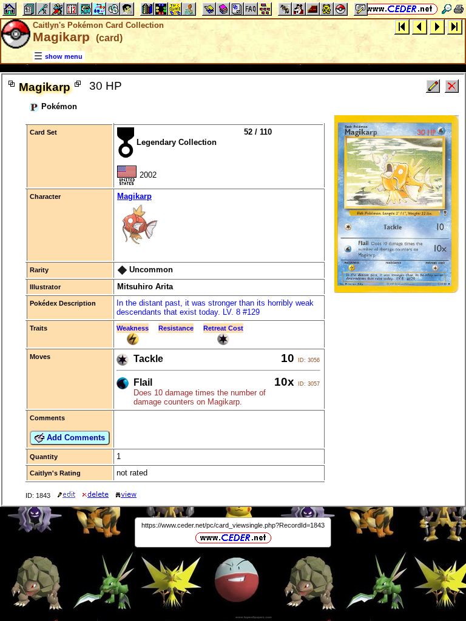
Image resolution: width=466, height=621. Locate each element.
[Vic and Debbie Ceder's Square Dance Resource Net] (399, 8)
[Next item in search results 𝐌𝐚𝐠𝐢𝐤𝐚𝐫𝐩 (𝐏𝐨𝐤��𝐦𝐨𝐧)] (437, 26)
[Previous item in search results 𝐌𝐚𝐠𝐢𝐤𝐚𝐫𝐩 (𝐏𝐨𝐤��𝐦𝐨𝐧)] (419, 26)
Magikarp (134, 196)
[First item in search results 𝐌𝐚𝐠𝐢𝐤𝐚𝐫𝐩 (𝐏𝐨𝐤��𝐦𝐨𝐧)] (402, 26)
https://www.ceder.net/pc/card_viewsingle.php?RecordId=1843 (233, 525)
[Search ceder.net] (446, 8)
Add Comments (74, 437)
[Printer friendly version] (459, 8)
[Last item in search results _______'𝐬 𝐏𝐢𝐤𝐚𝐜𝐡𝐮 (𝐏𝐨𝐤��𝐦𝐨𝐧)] (454, 26)
